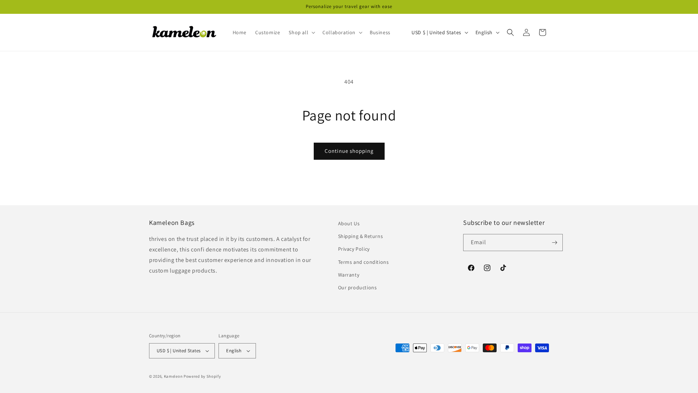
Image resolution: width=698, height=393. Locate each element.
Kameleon (173, 376)
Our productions (357, 287)
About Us (349, 223)
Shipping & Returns (360, 236)
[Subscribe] (554, 242)
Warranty (349, 274)
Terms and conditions (363, 262)
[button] (301, 32)
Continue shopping (349, 150)
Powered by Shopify (202, 376)
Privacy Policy (354, 249)
